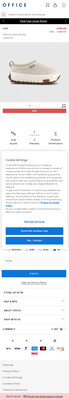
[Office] (15, 5)
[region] (34, 200)
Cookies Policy (11, 383)
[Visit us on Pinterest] (27, 340)
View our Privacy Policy (34, 282)
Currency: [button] (30, 329)
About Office (12, 310)
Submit (34, 273)
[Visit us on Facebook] (13, 340)
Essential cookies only (34, 231)
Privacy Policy (11, 371)
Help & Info (10, 301)
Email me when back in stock (45, 396)
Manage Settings (34, 221)
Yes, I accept (34, 240)
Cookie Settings (12, 377)
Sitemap (8, 365)
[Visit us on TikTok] (55, 340)
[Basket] (53, 5)
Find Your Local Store (33, 21)
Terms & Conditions (15, 389)
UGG (5, 28)
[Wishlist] (45, 5)
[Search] (3, 14)
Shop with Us (12, 319)
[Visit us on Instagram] (41, 340)
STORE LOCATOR (13, 292)
